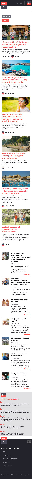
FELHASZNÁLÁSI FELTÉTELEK (11, 458)
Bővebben (27, 274)
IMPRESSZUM (6, 455)
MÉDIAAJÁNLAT (7, 466)
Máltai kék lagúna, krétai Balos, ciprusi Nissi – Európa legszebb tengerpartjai (15, 79)
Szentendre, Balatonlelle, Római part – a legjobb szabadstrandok (14, 155)
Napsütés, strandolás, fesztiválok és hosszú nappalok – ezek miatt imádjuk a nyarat (12, 117)
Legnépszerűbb (13, 399)
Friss (3, 399)
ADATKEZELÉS (7, 462)
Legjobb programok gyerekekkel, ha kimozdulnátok (11, 229)
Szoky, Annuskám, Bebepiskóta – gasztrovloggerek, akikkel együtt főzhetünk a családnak (20, 257)
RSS (4, 451)
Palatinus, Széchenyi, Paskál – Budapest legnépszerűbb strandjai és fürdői (15, 191)
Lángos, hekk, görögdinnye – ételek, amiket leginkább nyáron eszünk (15, 44)
